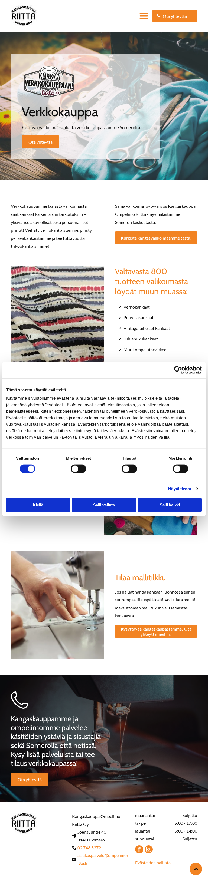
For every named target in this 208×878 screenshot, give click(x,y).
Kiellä (38, 505)
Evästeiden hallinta (153, 862)
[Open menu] (144, 16)
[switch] (78, 468)
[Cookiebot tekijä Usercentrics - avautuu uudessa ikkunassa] (178, 370)
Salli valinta (104, 505)
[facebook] (139, 850)
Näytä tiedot (179, 488)
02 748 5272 (89, 847)
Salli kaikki (170, 505)
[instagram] (149, 850)
